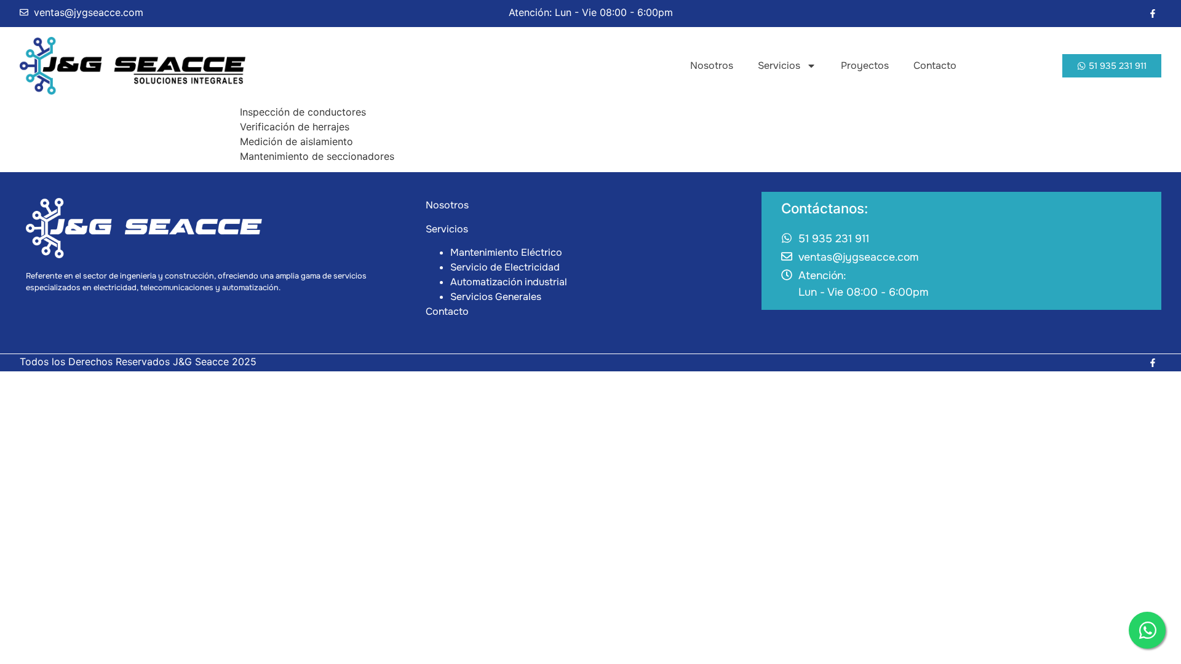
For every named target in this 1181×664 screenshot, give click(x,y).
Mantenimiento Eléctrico (506, 252)
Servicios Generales (495, 296)
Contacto (934, 65)
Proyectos (865, 65)
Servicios (779, 65)
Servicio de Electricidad (505, 267)
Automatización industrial (508, 281)
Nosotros (711, 65)
